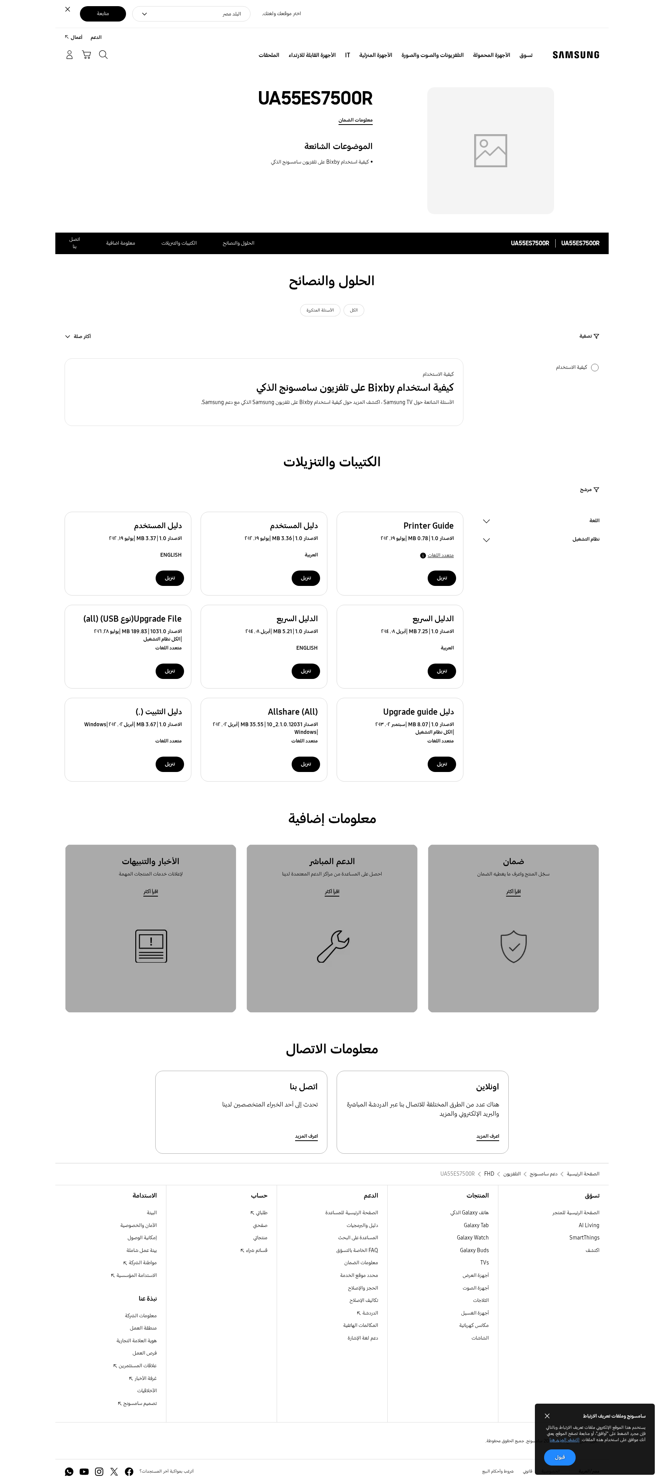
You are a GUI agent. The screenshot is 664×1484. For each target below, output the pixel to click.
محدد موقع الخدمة (359, 1275)
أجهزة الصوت (476, 1288)
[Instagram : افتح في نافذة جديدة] (99, 1471)
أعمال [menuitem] (76, 37)
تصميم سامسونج (139, 1403)
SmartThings (584, 1237)
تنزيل (442, 578)
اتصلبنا (74, 243)
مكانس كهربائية (474, 1325)
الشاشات (480, 1338)
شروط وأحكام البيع (498, 1471)
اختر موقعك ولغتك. (281, 13)
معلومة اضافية (120, 243)
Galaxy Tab (476, 1225)
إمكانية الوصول (142, 1237)
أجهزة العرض (476, 1275)
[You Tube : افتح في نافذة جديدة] (84, 1471)
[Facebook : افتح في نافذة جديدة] (129, 1471)
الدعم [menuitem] (96, 37)
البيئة (152, 1212)
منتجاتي (260, 1237)
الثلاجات (481, 1300)
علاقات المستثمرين (137, 1366)
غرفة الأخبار (145, 1378)
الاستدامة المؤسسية (136, 1275)
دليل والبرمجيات (362, 1225)
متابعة (103, 13)
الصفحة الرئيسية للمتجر (575, 1212)
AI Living (589, 1225)
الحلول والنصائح (238, 243)
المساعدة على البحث (358, 1237)
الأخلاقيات (147, 1391)
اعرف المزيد (487, 1136)
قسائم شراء (256, 1250)
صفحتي (260, 1225)
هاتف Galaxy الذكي (469, 1212)
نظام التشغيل (586, 540)
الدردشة (369, 1313)
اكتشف (592, 1250)
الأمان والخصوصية (138, 1225)
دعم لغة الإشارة (363, 1338)
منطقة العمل (143, 1328)
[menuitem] (526, 55)
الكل (354, 310)
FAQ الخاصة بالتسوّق (357, 1250)
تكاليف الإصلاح (364, 1300)
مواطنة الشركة (142, 1262)
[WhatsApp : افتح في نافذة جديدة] (69, 1471)
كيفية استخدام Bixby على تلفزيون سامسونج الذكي (320, 162)
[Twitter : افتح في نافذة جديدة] (114, 1471)
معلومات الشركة (141, 1316)
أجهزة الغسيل (475, 1313)
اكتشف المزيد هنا (564, 1439)
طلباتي (261, 1212)
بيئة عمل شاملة (141, 1250)
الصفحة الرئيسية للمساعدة (351, 1212)
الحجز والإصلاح (363, 1288)
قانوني (527, 1471)
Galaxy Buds (474, 1250)
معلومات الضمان (356, 120)
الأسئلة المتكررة (320, 310)
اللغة (594, 521)
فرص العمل (145, 1353)
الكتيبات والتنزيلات (179, 243)
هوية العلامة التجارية (136, 1341)
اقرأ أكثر (513, 891)
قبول (560, 1457)
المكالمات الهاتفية (360, 1325)
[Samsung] (576, 55)
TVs (484, 1262)
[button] (264, 392)
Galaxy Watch (473, 1237)
